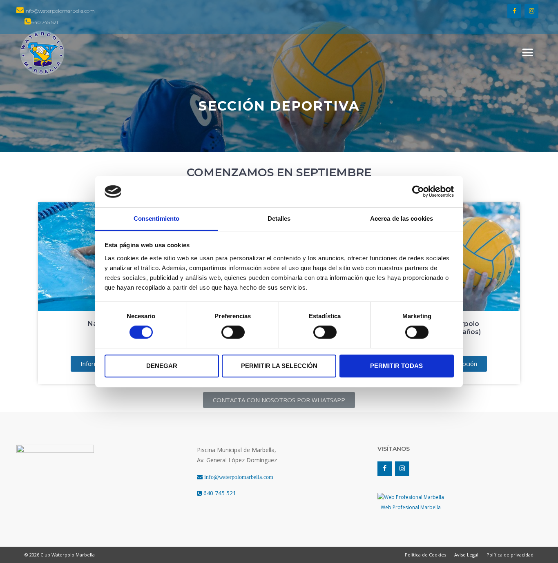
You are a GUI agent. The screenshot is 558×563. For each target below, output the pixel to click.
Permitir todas (396, 365)
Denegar (161, 365)
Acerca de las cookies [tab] (401, 218)
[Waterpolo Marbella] (42, 52)
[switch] (233, 332)
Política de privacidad (510, 555)
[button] (279, 400)
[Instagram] (531, 11)
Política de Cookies (425, 555)
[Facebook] (514, 11)
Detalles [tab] (279, 218)
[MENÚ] (527, 52)
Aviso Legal (466, 555)
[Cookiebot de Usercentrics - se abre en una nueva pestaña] (418, 192)
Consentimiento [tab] (156, 218)
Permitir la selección (279, 365)
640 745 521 (219, 493)
